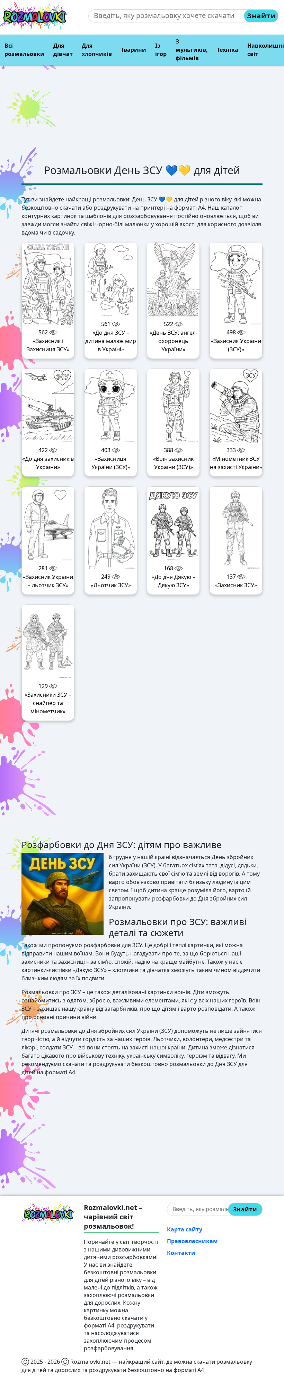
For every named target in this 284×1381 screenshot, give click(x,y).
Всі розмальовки (24, 50)
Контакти (181, 1253)
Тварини (133, 50)
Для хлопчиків (97, 50)
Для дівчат (63, 50)
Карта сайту (184, 1229)
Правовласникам (192, 1241)
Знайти (261, 15)
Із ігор (161, 50)
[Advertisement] (142, 115)
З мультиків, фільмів (192, 50)
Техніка (227, 50)
